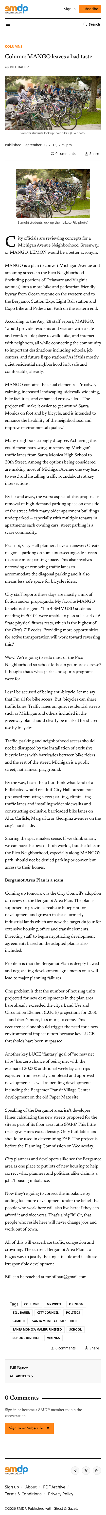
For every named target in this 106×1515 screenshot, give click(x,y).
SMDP (21, 1508)
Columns (13, 46)
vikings (53, 1338)
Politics (73, 1312)
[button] (12, 1487)
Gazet (72, 1508)
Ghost (58, 1508)
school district (26, 1338)
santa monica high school (54, 1321)
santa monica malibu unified (37, 1329)
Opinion (76, 1304)
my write (54, 1304)
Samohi (19, 1321)
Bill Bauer (19, 67)
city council (48, 1312)
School (75, 1329)
